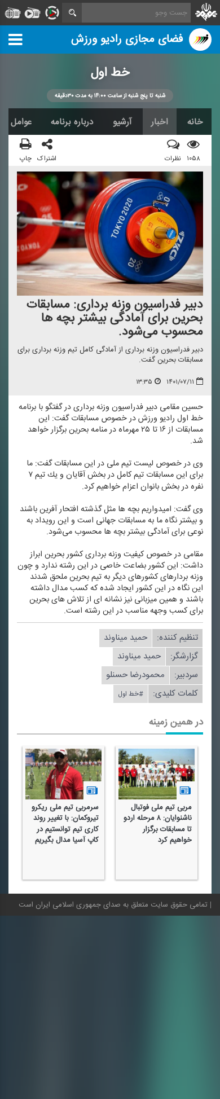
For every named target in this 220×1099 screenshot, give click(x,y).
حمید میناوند (125, 638)
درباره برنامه (72, 122)
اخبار (159, 122)
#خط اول (130, 694)
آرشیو (122, 122)
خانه (195, 122)
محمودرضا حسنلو (135, 675)
